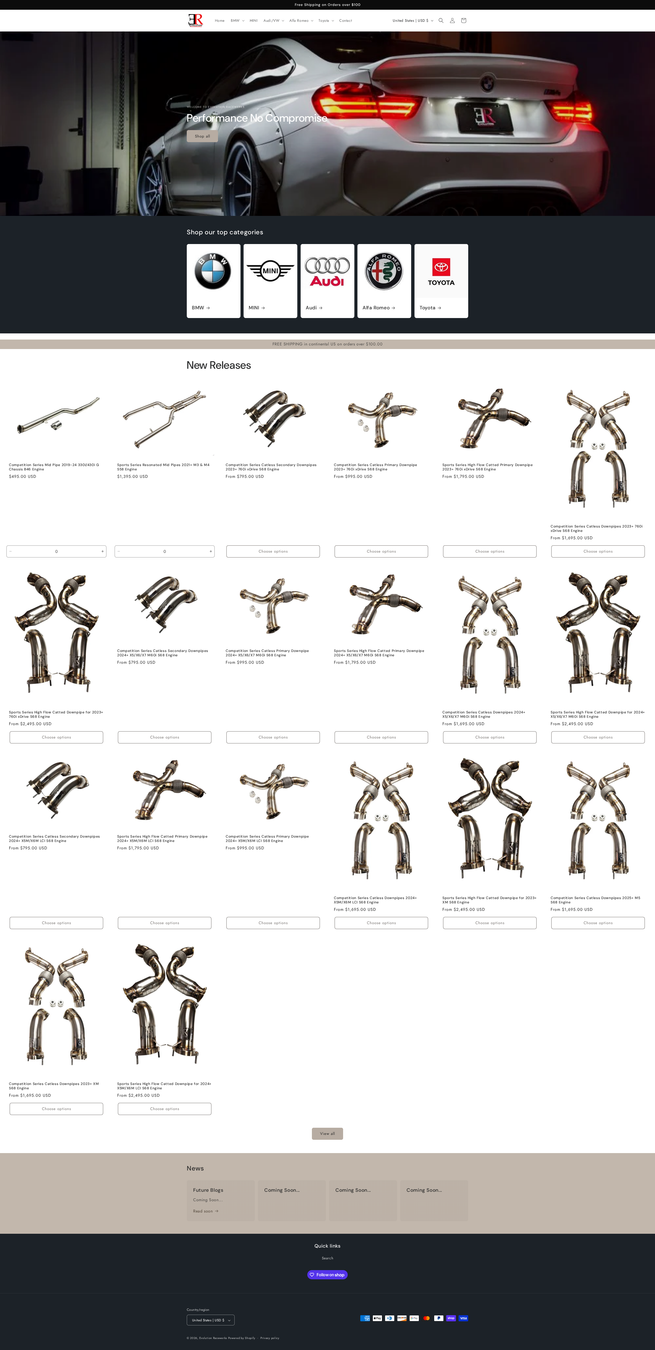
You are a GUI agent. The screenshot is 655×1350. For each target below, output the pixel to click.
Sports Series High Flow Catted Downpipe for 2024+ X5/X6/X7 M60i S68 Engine (598, 714)
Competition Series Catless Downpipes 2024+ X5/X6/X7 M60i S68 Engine (483, 714)
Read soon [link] (203, 1211)
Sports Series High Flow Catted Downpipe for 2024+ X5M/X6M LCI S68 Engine (164, 1086)
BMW (198, 308)
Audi (311, 308)
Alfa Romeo (376, 308)
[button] (237, 20)
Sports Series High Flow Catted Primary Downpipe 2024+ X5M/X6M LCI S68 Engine (162, 838)
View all (327, 1133)
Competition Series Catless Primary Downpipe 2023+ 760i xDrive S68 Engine (375, 466)
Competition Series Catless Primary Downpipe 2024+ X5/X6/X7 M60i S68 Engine (267, 652)
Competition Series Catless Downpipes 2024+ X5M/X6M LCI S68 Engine (375, 900)
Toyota (428, 308)
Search (327, 1257)
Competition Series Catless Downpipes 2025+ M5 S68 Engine (595, 900)
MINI (254, 308)
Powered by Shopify (241, 1338)
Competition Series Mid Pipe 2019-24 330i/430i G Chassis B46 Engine (54, 466)
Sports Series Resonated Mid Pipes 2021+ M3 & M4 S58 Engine (163, 466)
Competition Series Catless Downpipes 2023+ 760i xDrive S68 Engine (597, 528)
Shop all (202, 136)
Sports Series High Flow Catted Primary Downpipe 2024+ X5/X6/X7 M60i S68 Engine (379, 652)
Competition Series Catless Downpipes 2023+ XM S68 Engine (54, 1086)
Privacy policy (269, 1338)
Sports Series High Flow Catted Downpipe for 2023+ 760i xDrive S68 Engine (56, 714)
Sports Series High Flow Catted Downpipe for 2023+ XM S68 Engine (489, 900)
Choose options (273, 551)
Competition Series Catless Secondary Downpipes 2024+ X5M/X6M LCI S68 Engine (54, 838)
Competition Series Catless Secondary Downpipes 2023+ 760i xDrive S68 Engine (271, 466)
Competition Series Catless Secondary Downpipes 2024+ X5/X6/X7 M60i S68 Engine (162, 652)
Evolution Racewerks (213, 1338)
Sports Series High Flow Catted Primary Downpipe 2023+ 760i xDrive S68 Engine (487, 466)
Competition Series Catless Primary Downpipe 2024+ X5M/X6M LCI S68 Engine (267, 838)
